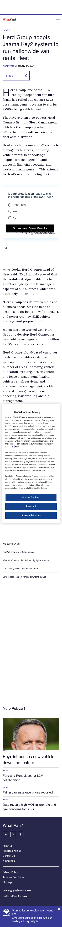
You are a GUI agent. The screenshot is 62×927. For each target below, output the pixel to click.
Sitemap (7, 882)
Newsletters (9, 860)
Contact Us (9, 855)
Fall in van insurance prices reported (28, 792)
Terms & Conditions (13, 877)
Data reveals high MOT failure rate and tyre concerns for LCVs (29, 806)
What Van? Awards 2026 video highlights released (26, 560)
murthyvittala (9, 65)
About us (7, 845)
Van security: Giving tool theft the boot (20, 568)
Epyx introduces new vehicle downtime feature (24, 576)
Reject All (31, 506)
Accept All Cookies (31, 515)
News (5, 29)
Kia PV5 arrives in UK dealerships (19, 551)
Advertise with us (12, 850)
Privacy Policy (10, 872)
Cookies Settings (31, 497)
